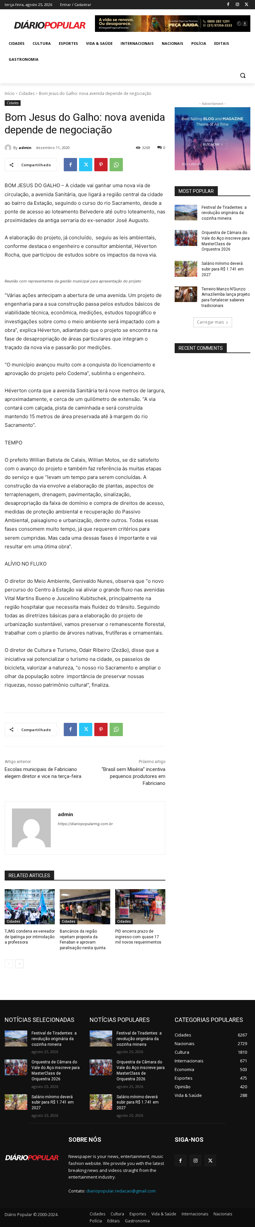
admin (25, 147)
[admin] (9, 147)
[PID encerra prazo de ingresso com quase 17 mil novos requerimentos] (140, 906)
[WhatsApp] (116, 164)
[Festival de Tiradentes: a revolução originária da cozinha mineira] (186, 213)
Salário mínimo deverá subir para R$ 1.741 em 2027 (223, 269)
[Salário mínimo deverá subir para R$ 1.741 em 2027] (186, 269)
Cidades (27, 93)
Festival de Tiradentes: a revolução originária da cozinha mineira (224, 213)
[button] (242, 75)
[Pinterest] (101, 164)
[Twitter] (246, 5)
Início (10, 93)
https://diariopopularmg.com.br (85, 823)
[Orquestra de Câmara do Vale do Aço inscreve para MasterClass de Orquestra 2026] (186, 238)
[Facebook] (228, 5)
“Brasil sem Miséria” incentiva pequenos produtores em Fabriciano (133, 776)
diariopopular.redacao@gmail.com (121, 1191)
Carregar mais (210, 322)
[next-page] (19, 963)
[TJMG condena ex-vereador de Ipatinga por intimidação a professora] (30, 906)
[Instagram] (237, 5)
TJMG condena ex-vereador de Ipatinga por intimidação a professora (30, 937)
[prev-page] (9, 963)
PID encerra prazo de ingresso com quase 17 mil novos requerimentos (138, 937)
